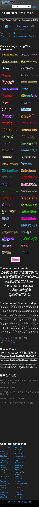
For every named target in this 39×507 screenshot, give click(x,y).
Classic (4, 456)
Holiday (19, 470)
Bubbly (4, 39)
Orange (4, 476)
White (3, 497)
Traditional (33, 36)
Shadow (19, 486)
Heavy (4, 470)
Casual (4, 454)
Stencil (4, 492)
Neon (18, 474)
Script (3, 486)
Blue (18, 449)
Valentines (20, 495)
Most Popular (5, 447)
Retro (18, 481)
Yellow (19, 497)
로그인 (34, 7)
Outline (12, 36)
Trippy (3, 495)
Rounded (5, 483)
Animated (19, 447)
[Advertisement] (19, 423)
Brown (3, 451)
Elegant (4, 458)
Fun (3, 461)
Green (18, 467)
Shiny (18, 488)
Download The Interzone (18, 26)
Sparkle (19, 490)
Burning (19, 451)
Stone (18, 492)
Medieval (20, 472)
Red (3, 481)
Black (3, 449)
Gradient (19, 465)
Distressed (22, 36)
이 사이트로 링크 (24, 502)
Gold (3, 465)
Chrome (19, 454)
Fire (17, 458)
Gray (3, 467)
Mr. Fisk (13, 33)
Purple (19, 479)
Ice (2, 472)
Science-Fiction (21, 483)
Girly (18, 461)
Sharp (3, 488)
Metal (3, 474)
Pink (3, 479)
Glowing (19, 463)
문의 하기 (11, 502)
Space (3, 490)
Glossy (4, 463)
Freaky (3, 36)
